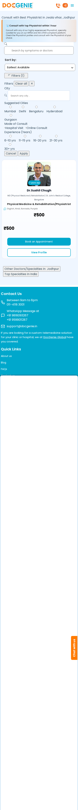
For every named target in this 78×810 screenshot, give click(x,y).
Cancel (11, 153)
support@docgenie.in (22, 326)
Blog (3, 362)
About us (6, 356)
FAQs (4, 369)
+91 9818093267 (17, 315)
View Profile (39, 252)
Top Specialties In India (21, 274)
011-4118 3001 (15, 304)
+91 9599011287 (17, 320)
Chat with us (74, 648)
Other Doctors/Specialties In (32, 269)
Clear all (21, 83)
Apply (24, 153)
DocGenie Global (54, 337)
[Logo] (17, 5)
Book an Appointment (39, 241)
